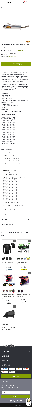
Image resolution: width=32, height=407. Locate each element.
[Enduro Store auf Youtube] (21, 401)
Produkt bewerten (21, 50)
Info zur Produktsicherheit (7, 224)
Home (1, 8)
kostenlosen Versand (12, 57)
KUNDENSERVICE (5, 356)
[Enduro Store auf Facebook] (11, 401)
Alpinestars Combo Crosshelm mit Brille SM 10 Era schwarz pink (8, 296)
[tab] (15, 214)
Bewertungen (4, 219)
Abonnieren (16, 396)
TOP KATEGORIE (5, 351)
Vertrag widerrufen (16, 376)
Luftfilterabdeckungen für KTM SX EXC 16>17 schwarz (8, 328)
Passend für (4, 215)
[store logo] (10, 2)
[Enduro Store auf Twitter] (17, 401)
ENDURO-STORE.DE (5, 360)
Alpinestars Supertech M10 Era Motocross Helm (23, 295)
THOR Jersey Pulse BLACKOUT (8, 262)
